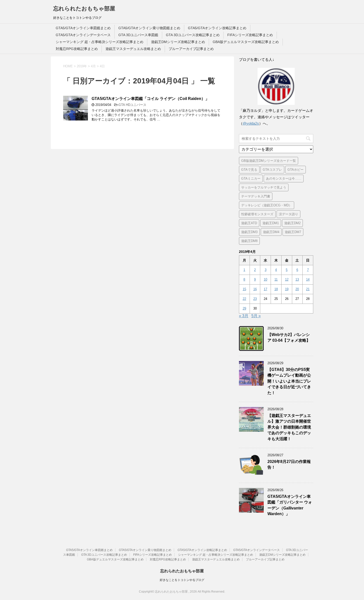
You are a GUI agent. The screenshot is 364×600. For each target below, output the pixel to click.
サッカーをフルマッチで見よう (263, 187)
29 (244, 308)
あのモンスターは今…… (283, 178)
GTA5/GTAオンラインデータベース (83, 35)
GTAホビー (295, 169)
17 (265, 289)
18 (276, 289)
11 (276, 279)
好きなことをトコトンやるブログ (182, 580)
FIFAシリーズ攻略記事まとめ (250, 35)
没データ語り (288, 214)
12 (286, 279)
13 (297, 279)
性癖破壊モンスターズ (257, 214)
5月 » (256, 316)
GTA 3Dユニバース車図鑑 (138, 35)
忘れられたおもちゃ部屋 (84, 8)
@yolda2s (251, 123)
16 (255, 289)
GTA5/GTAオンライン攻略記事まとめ (217, 28)
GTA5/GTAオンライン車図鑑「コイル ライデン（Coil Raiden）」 (150, 98)
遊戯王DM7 (293, 232)
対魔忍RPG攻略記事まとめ (77, 49)
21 (308, 289)
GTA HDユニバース (132, 105)
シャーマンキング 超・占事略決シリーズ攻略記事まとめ (99, 42)
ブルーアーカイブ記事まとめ (191, 49)
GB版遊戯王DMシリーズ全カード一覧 (268, 161)
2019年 (82, 66)
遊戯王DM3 (249, 232)
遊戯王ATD (249, 223)
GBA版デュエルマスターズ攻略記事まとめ (246, 42)
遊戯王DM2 (292, 223)
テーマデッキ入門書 (255, 196)
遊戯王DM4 (271, 232)
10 (265, 279)
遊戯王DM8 (249, 241)
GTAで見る (249, 169)
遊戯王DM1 (270, 223)
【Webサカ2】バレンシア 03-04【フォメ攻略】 (288, 337)
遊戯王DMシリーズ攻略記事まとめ (178, 42)
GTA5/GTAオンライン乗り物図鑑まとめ (149, 28)
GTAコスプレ (272, 169)
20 (297, 289)
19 (286, 289)
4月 (93, 66)
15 (244, 289)
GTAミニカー (250, 178)
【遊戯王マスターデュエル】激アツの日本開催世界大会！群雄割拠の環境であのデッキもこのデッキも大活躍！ (289, 427)
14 (308, 279)
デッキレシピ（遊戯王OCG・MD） (266, 205)
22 (244, 299)
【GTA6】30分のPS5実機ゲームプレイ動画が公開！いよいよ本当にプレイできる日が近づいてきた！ (289, 381)
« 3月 (243, 316)
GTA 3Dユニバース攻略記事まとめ (193, 35)
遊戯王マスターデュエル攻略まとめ (133, 49)
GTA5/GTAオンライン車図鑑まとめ (83, 28)
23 (255, 299)
